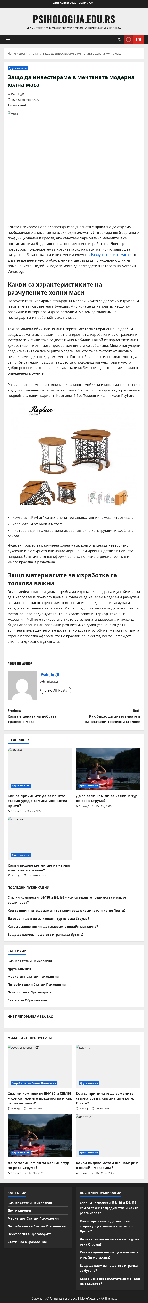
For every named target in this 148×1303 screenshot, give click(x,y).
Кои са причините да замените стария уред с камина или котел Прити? (37, 800)
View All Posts (56, 690)
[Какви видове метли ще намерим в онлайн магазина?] (40, 838)
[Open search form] (119, 39)
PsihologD (17, 94)
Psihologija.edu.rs (74, 19)
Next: (112, 716)
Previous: (32, 716)
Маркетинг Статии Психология (33, 976)
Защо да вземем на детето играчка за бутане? (46, 934)
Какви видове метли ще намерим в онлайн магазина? (39, 867)
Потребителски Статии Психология (37, 984)
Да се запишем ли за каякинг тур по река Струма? (106, 798)
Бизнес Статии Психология (30, 961)
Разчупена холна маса (110, 254)
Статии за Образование (27, 1000)
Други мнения (18, 68)
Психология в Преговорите (29, 992)
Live (138, 39)
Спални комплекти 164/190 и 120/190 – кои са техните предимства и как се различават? (40, 1098)
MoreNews (88, 1298)
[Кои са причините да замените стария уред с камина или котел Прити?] (40, 769)
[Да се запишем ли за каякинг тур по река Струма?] (108, 769)
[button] (8, 39)
